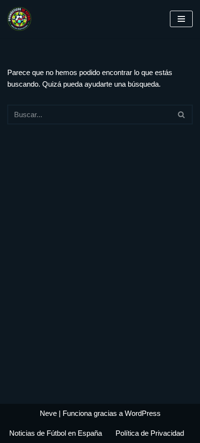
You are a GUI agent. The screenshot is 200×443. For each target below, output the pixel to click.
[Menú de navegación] (181, 19)
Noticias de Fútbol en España (55, 433)
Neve (48, 413)
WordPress (143, 413)
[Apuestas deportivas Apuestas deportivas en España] (21, 19)
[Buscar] (182, 114)
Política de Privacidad (150, 433)
